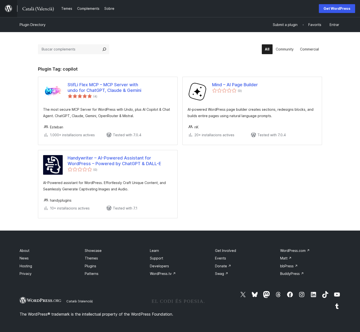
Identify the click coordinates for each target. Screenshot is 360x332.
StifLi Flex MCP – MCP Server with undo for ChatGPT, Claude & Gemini (104, 87)
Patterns (91, 273)
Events (220, 258)
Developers (159, 266)
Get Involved (225, 250)
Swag (221, 273)
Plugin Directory (33, 25)
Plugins (90, 266)
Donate (223, 266)
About (24, 250)
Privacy (26, 273)
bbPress (289, 266)
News (24, 258)
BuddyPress (292, 273)
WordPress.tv (163, 273)
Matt (286, 258)
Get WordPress (337, 8)
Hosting (26, 266)
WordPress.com (295, 250)
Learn (154, 250)
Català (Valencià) (79, 301)
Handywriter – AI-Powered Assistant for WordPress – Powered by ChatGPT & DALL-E (114, 160)
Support (156, 258)
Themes (91, 258)
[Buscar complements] (104, 49)
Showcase (93, 250)
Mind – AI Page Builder (235, 84)
